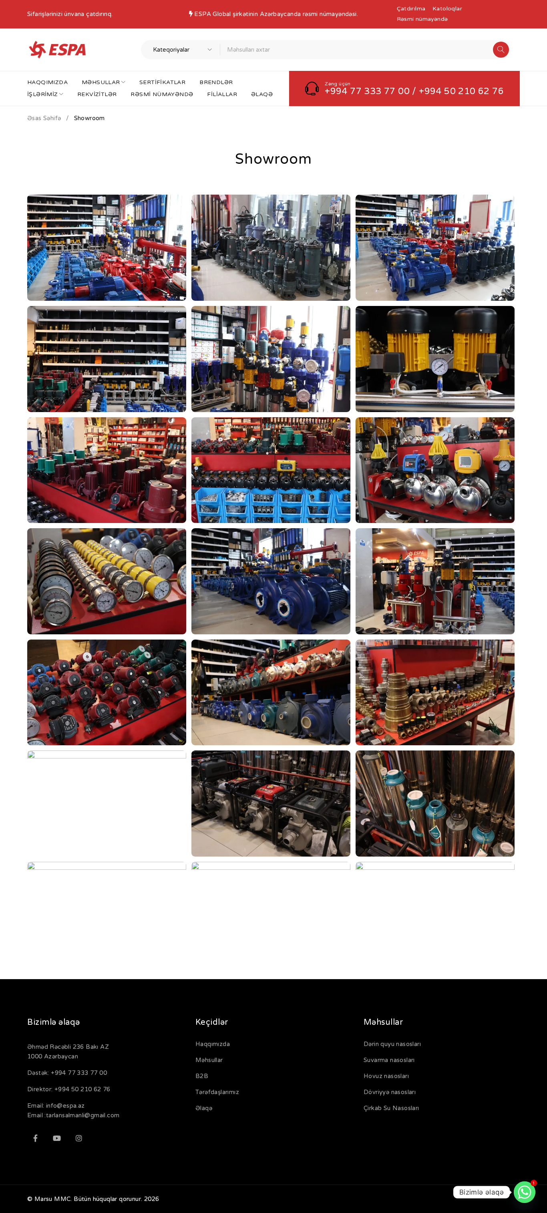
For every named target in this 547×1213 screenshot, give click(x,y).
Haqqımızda (212, 1044)
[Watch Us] (57, 1138)
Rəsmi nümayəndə (422, 19)
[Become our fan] (35, 1138)
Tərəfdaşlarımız (217, 1092)
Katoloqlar (447, 8)
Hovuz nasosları (386, 1076)
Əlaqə (203, 1108)
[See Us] (79, 1138)
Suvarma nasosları (389, 1060)
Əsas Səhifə (44, 118)
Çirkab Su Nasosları (391, 1108)
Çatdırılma (411, 8)
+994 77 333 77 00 (79, 1072)
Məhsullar (209, 1060)
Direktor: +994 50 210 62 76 (69, 1089)
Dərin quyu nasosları (392, 1044)
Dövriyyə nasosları (390, 1092)
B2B (201, 1076)
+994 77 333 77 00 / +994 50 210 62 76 (414, 91)
